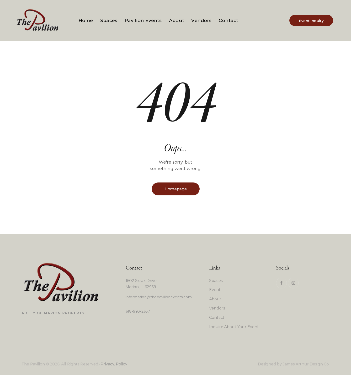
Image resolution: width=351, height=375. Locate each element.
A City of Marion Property (53, 313)
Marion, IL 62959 (141, 287)
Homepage (176, 189)
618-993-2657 (138, 311)
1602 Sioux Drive (141, 280)
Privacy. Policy (114, 364)
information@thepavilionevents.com (159, 297)
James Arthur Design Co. (306, 364)
